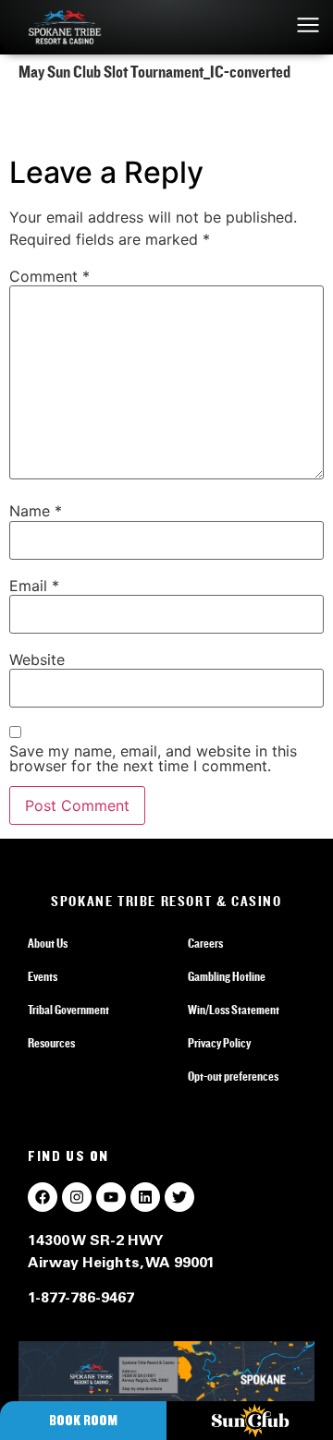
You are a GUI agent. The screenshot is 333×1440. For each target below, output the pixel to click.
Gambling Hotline (226, 977)
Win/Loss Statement (233, 1010)
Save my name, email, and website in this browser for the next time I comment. (153, 758)
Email (34, 585)
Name (35, 510)
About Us (48, 944)
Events (42, 977)
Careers (205, 944)
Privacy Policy (219, 1043)
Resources (51, 1043)
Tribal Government (68, 1010)
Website (37, 659)
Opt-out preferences (233, 1077)
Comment (49, 276)
